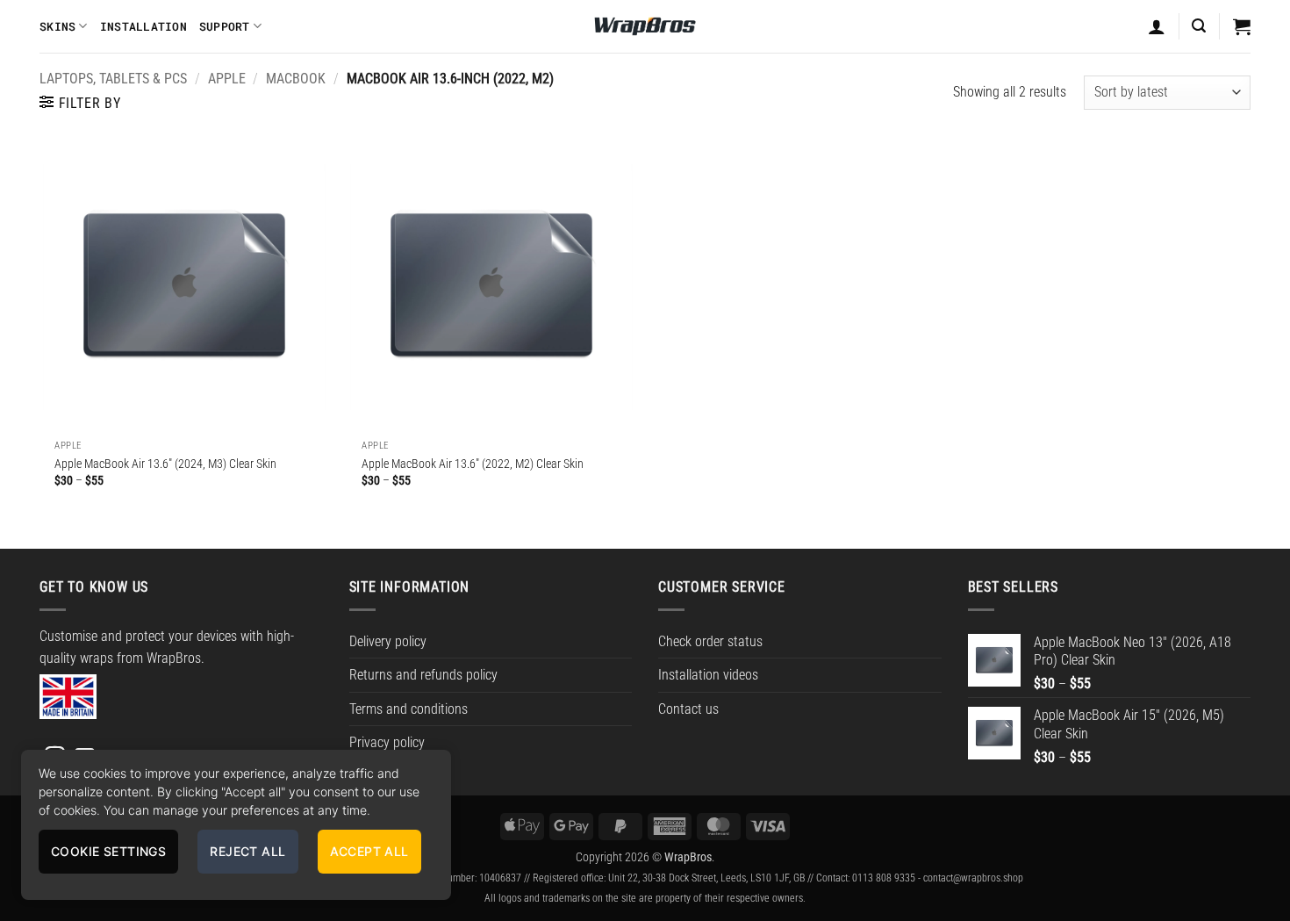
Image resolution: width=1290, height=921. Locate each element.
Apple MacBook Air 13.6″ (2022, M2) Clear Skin (473, 464)
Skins (57, 26)
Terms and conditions (408, 709)
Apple (227, 78)
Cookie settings (108, 851)
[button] (1199, 26)
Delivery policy (387, 641)
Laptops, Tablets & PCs (113, 78)
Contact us (688, 709)
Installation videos (708, 674)
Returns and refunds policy (423, 674)
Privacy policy (387, 742)
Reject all (247, 851)
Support (224, 26)
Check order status (710, 641)
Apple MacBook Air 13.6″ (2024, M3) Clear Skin (165, 464)
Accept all (369, 851)
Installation (143, 26)
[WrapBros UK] (645, 26)
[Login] (1156, 26)
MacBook (296, 78)
